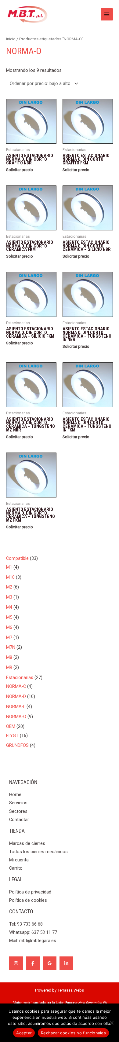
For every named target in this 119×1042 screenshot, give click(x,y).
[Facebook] (33, 963)
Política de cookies (28, 900)
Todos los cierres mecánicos (38, 851)
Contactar (19, 819)
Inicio (11, 39)
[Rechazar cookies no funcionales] (111, 1023)
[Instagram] (16, 963)
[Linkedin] (66, 963)
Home (15, 794)
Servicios (18, 802)
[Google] (49, 963)
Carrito (16, 868)
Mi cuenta (19, 860)
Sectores (18, 811)
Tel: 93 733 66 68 (26, 924)
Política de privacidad (30, 892)
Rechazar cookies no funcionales (73, 1032)
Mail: (32, 940)
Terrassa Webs (70, 990)
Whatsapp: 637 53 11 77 (33, 932)
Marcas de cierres (27, 843)
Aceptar (24, 1032)
